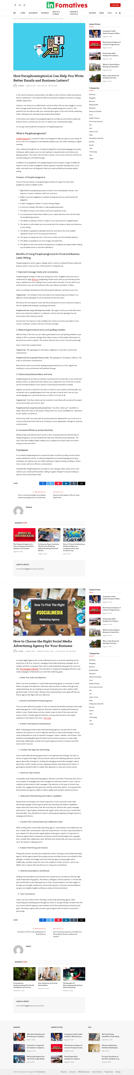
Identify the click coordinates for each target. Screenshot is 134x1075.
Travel (91, 158)
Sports (91, 145)
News (101, 13)
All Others (92, 95)
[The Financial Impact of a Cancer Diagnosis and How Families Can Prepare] (24, 534)
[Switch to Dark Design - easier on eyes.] (116, 13)
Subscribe (115, 5)
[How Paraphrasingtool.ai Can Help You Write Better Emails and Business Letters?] (49, 46)
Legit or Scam (93, 132)
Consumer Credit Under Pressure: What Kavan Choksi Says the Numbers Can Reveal (111, 32)
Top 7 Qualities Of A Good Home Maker (47, 984)
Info (90, 125)
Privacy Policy (109, 1072)
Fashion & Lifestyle (74, 13)
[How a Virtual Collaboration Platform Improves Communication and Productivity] (74, 534)
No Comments (43, 85)
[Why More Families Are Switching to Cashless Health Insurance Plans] (19, 1037)
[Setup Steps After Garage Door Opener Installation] (95, 56)
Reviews (92, 13)
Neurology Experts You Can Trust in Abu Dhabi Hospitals (36, 1058)
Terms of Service (97, 1072)
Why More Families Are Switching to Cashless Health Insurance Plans (36, 1035)
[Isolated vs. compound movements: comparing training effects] (19, 1048)
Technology (93, 152)
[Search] (120, 13)
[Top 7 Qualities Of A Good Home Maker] (49, 973)
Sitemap (118, 1072)
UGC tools (47, 718)
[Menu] (14, 13)
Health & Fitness (56, 13)
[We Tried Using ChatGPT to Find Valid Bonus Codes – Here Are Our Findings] (94, 1037)
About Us (64, 1072)
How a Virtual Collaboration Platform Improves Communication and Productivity (74, 547)
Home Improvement (96, 121)
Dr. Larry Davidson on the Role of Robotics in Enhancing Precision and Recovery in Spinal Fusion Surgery (111, 1058)
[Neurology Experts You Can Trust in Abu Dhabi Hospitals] (19, 1059)
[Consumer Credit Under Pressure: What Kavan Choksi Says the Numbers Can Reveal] (95, 33)
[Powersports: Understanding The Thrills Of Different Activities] (24, 973)
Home (23, 13)
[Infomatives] (67, 5)
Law (90, 128)
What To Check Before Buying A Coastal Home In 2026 (111, 66)
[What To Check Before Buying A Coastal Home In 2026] (95, 67)
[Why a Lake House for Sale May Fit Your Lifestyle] (95, 78)
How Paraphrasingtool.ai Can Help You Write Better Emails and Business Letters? (67, 934)
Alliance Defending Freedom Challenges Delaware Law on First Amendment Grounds (110, 1046)
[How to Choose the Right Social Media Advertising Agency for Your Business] (49, 612)
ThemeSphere (40, 1072)
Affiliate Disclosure (84, 1072)
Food (91, 115)
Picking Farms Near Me (96, 138)
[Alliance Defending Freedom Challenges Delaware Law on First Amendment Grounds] (94, 1048)
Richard (22, 85)
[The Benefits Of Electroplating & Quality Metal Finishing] (74, 973)
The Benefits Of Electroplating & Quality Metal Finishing (72, 985)
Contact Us (72, 1072)
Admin (21, 651)
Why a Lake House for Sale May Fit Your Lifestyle (111, 77)
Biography (33, 13)
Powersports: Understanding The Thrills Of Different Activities (23, 985)
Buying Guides (93, 105)
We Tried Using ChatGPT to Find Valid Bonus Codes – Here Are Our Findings (111, 1035)
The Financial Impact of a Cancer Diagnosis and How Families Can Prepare (23, 546)
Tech (110, 13)
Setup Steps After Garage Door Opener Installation (110, 54)
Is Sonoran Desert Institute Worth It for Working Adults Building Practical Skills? (48, 547)
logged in (28, 569)
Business (45, 13)
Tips (90, 155)
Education (92, 108)
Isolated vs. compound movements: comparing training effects (36, 1046)
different (35, 279)
